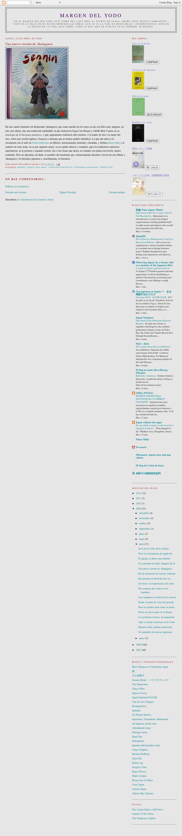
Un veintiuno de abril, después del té (156, 563)
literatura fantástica (60, 167)
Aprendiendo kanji (141, 727)
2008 (139, 644)
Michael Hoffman (140, 754)
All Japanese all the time (144, 723)
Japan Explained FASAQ (144, 697)
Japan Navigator (145, 317)
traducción (106, 167)
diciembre (144, 513)
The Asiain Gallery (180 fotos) (147, 809)
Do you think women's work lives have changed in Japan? (154, 427)
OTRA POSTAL (144, 393)
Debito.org (137, 762)
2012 (139, 493)
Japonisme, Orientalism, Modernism (150, 719)
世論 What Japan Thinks (149, 210)
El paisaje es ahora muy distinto (154, 558)
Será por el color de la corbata (153, 548)
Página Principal (67, 192)
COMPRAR (152, 62)
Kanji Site (137, 736)
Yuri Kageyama (140, 684)
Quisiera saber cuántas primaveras (155, 627)
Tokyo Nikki (142, 439)
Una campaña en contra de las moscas (157, 597)
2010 (139, 503)
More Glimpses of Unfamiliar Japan (150, 666)
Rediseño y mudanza (146, 375)
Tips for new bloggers (143, 701)
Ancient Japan (139, 789)
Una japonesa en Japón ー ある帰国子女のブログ (154, 293)
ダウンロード (154, 194)
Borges (21, 167)
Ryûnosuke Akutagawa (86, 167)
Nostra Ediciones (40, 142)
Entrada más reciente (15, 192)
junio (142, 533)
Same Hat (137, 758)
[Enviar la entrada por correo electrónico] (58, 164)
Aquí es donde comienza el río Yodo (156, 622)
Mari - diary (142, 343)
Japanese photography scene (146, 745)
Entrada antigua (117, 192)
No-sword (141, 447)
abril (141, 544)
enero (142, 638)
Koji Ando (114, 142)
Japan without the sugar (149, 422)
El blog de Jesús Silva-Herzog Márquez (151, 371)
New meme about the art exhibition (153, 346)
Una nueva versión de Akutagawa (155, 568)
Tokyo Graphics (140, 749)
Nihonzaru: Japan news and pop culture (153, 456)
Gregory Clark (139, 767)
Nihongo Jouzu (139, 732)
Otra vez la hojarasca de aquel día (155, 553)
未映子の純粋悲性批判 (148, 473)
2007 (139, 650)
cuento (31, 167)
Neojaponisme (139, 706)
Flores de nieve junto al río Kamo (155, 612)
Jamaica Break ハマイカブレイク (150, 680)
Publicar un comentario (17, 186)
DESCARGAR (154, 114)
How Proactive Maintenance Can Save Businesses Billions (154, 240)
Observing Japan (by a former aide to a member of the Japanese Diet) (154, 263)
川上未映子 (138, 675)
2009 (139, 508)
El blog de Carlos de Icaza (150, 465)
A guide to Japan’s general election (153, 268)
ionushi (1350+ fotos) (143, 813)
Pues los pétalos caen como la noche (156, 607)
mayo (142, 539)
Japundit (141, 236)
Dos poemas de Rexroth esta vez (154, 578)
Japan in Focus (139, 693)
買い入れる (152, 167)
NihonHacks (138, 741)
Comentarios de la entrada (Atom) (37, 199)
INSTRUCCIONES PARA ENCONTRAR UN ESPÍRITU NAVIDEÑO (150, 399)
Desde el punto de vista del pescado (156, 602)
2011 (139, 498)
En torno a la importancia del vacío (156, 583)
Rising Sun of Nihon (142, 780)
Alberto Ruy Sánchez (142, 793)
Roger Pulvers (139, 771)
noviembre (144, 518)
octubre (143, 523)
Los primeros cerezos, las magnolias (156, 617)
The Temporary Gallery (144, 818)
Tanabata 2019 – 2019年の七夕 (151, 297)
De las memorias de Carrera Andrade (156, 573)
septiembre (145, 528)
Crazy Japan (138, 784)
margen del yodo (91, 15)
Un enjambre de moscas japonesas (155, 632)
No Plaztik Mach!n (141, 714)
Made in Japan (139, 775)
